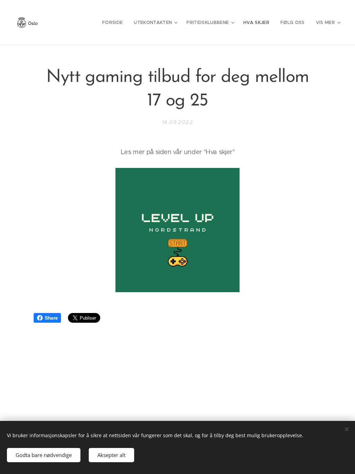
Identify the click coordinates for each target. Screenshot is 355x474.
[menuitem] (114, 22)
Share (51, 318)
